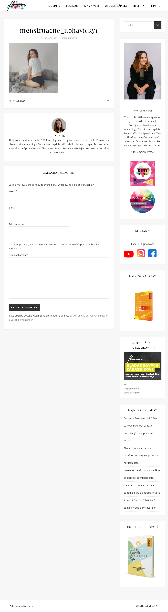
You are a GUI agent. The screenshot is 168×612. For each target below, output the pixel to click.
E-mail (13, 207)
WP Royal (28, 605)
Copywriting (131, 388)
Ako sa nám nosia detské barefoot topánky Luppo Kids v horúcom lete (141, 455)
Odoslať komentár (19, 255)
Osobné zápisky (116, 5)
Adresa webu (16, 224)
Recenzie (72, 5)
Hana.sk (20, 100)
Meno (13, 191)
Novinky (54, 5)
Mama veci (91, 5)
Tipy (154, 5)
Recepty (139, 5)
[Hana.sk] (16, 5)
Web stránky (132, 392)
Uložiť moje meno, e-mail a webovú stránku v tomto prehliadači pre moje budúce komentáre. (54, 246)
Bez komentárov (68, 37)
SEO (126, 384)
